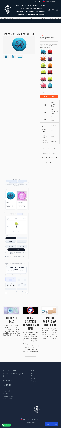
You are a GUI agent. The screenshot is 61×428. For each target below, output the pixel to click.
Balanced (16, 249)
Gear (23, 5)
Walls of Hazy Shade (22, 11)
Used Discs (42, 11)
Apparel (34, 5)
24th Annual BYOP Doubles (36, 14)
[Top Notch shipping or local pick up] (49, 310)
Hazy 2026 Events (22, 14)
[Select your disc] (11, 310)
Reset (22, 289)
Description (49, 148)
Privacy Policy (7, 391)
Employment (35, 381)
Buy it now (49, 96)
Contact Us (30, 355)
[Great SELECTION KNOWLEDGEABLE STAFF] (30, 310)
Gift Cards (33, 8)
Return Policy (7, 393)
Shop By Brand (33, 11)
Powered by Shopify (30, 422)
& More (42, 5)
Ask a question (49, 157)
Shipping (43, 37)
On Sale (39, 8)
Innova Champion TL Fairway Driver (22, 206)
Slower (11, 246)
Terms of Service (8, 396)
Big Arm (22, 246)
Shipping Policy (7, 399)
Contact (33, 378)
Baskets (29, 5)
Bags (32, 373)
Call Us (6, 425)
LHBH (22, 238)
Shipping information (49, 152)
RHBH (10, 238)
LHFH (22, 241)
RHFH (10, 241)
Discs (17, 5)
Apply (10, 289)
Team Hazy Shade (24, 8)
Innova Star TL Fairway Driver (9, 206)
